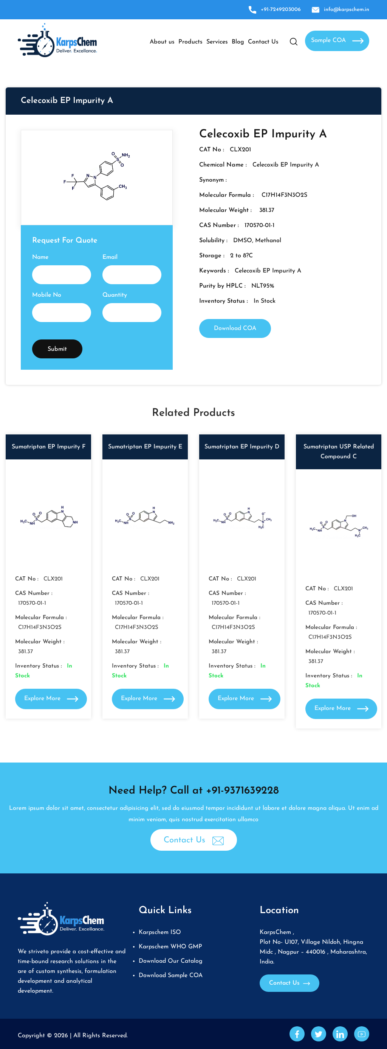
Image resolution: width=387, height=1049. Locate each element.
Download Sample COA (171, 976)
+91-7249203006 (281, 9)
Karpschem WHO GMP (170, 947)
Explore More (43, 699)
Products (190, 42)
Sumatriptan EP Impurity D (241, 447)
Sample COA (329, 40)
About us (162, 42)
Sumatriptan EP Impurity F (48, 447)
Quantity (114, 295)
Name (40, 257)
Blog (238, 42)
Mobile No (46, 295)
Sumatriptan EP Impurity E (145, 447)
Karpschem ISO (160, 932)
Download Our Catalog (171, 961)
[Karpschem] (57, 40)
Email (110, 257)
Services (217, 42)
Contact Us (263, 42)
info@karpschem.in (346, 9)
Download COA (235, 328)
